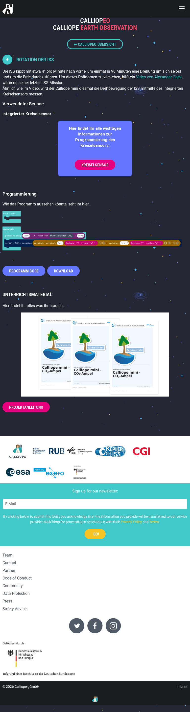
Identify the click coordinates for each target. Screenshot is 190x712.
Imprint (182, 687)
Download (63, 271)
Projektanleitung (26, 407)
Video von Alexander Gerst (159, 77)
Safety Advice (14, 608)
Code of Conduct (17, 578)
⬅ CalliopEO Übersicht (95, 44)
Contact (9, 562)
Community (12, 585)
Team (7, 555)
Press (7, 601)
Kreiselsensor (95, 165)
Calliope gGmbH (27, 687)
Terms (154, 522)
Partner (8, 570)
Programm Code (24, 271)
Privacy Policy (131, 522)
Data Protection (16, 593)
